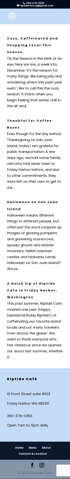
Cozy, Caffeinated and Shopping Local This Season (32, 45)
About (46, 448)
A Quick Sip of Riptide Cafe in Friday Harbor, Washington (32, 290)
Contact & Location (33, 454)
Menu (33, 448)
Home (19, 448)
